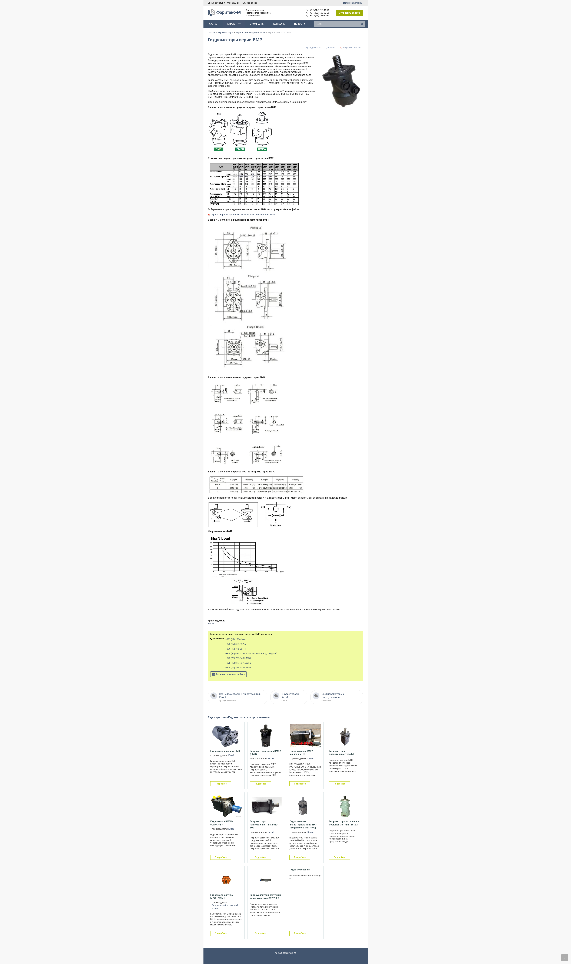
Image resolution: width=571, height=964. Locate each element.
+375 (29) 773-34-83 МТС (238, 658)
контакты (279, 24)
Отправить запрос (349, 12)
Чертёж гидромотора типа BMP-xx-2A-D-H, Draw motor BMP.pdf (243, 214)
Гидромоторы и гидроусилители (250, 32)
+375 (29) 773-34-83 (319, 15)
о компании (257, 24)
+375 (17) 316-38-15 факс (238, 663)
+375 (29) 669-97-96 (319, 13)
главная (213, 24)
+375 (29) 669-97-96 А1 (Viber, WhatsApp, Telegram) (251, 653)
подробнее (221, 784)
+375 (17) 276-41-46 (319, 10)
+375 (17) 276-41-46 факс (238, 667)
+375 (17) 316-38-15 (235, 644)
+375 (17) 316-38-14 (235, 648)
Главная (211, 32)
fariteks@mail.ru (354, 2)
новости (299, 24)
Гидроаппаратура (225, 32)
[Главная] (224, 15)
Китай (211, 623)
